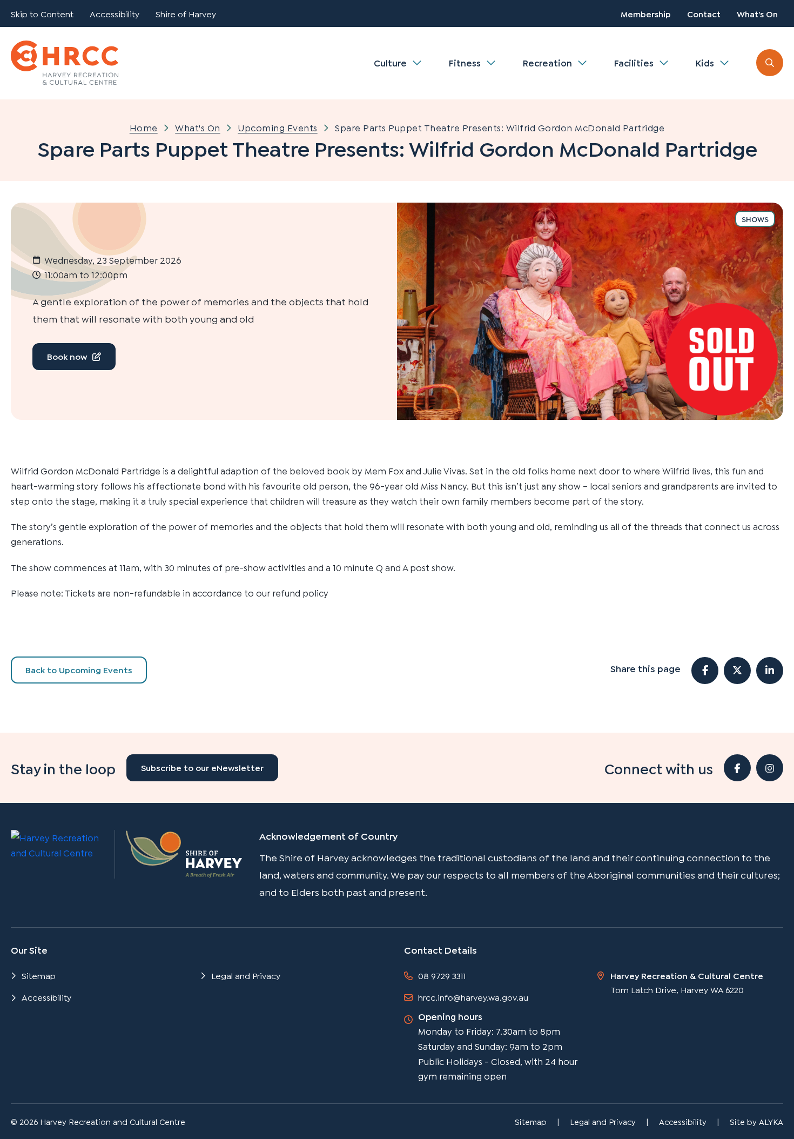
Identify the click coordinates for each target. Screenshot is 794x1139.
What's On (197, 127)
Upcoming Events (278, 127)
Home (144, 127)
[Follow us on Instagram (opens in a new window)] (769, 767)
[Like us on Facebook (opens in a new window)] (737, 767)
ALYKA (771, 1121)
